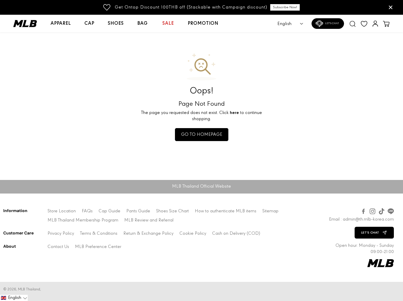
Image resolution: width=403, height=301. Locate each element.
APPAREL (60, 23)
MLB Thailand (29, 289)
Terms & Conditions (98, 234)
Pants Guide (138, 211)
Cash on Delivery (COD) (236, 234)
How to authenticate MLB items (225, 211)
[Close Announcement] (390, 7)
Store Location (61, 211)
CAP (89, 23)
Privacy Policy (60, 234)
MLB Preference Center (98, 247)
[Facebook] (363, 211)
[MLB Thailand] (28, 23)
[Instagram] (372, 211)
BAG (142, 23)
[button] (14, 298)
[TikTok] (382, 211)
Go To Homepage (201, 134)
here (234, 113)
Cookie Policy (192, 234)
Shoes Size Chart (172, 211)
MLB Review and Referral (148, 220)
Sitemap (270, 211)
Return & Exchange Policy (148, 234)
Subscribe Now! (285, 7)
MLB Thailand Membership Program (82, 220)
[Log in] (375, 23)
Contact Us (58, 247)
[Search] (353, 23)
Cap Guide (109, 211)
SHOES (116, 23)
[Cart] (386, 23)
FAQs (87, 211)
